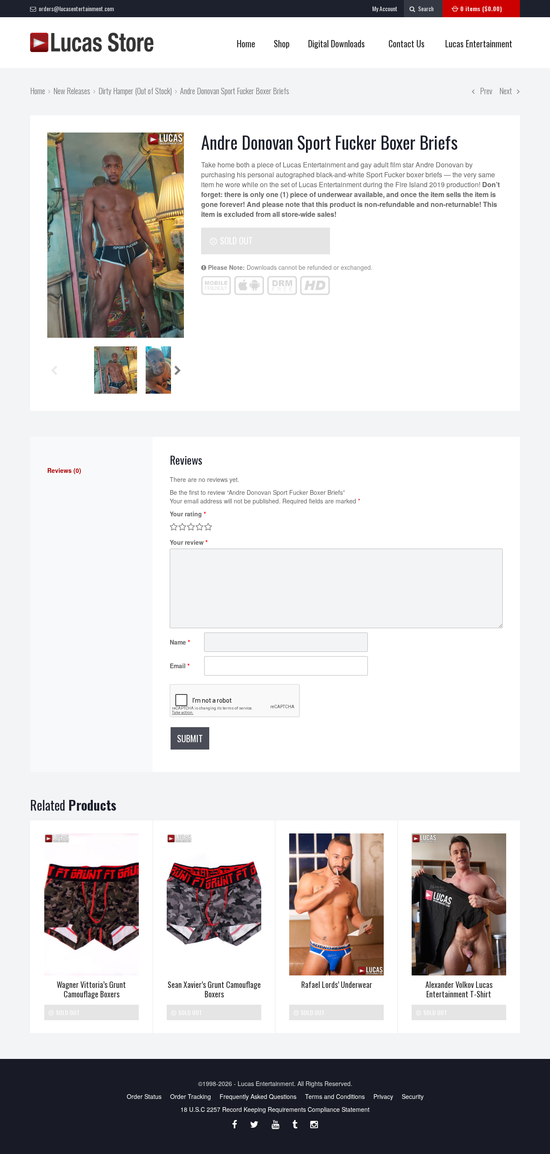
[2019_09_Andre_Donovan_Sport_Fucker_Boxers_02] (167, 370)
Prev (483, 90)
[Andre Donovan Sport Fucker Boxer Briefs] (115, 235)
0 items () (481, 8)
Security (413, 1096)
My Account (384, 8)
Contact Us (406, 43)
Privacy (383, 1096)
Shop (277, 43)
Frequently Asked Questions (258, 1096)
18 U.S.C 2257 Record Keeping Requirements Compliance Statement (275, 1109)
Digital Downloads (336, 43)
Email (179, 665)
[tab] (91, 470)
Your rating (188, 513)
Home (246, 43)
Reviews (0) (64, 470)
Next (508, 90)
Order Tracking (190, 1096)
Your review (189, 542)
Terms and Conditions (335, 1096)
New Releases (71, 90)
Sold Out (235, 240)
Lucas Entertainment (478, 43)
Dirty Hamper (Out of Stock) (135, 90)
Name (180, 642)
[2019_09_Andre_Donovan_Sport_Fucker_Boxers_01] (115, 370)
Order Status (144, 1096)
